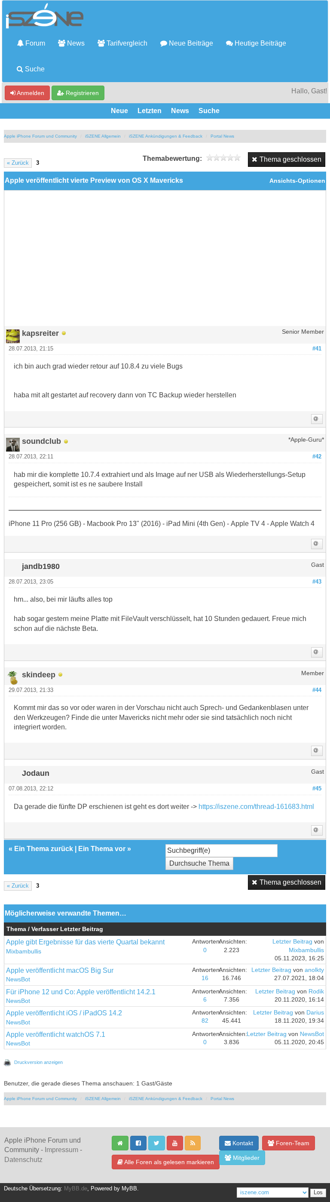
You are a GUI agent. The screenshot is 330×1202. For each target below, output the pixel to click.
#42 (316, 457)
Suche (34, 69)
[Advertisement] (165, 261)
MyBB (129, 1189)
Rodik (316, 991)
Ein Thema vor (101, 848)
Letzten (150, 110)
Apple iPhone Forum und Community (40, 136)
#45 (316, 789)
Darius (315, 1012)
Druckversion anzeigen (38, 1062)
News (75, 43)
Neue (119, 110)
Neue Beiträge (190, 43)
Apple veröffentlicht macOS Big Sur (59, 970)
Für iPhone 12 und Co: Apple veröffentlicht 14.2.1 (81, 992)
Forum (34, 43)
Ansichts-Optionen (297, 181)
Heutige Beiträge (259, 43)
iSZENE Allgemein (103, 136)
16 (205, 978)
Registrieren (81, 92)
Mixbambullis (23, 951)
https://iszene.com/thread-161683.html (256, 806)
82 (205, 1021)
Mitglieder (245, 1157)
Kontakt (242, 1143)
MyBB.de (75, 1189)
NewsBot (18, 979)
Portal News (222, 136)
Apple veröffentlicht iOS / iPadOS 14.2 (64, 1013)
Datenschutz (23, 1159)
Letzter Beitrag (292, 941)
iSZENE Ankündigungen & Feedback (165, 136)
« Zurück (18, 163)
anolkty (314, 970)
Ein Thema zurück (43, 848)
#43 (316, 582)
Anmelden (29, 92)
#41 (316, 349)
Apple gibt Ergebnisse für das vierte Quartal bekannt (85, 942)
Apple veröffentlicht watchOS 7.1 (55, 1034)
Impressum (61, 1149)
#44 (316, 690)
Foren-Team (291, 1143)
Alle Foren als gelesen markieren (168, 1162)
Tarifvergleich (126, 43)
